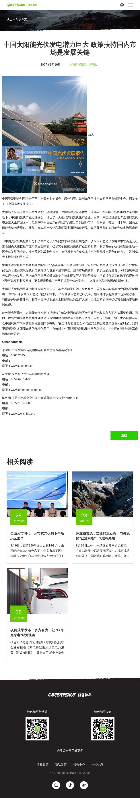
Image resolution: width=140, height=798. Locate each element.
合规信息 (97, 764)
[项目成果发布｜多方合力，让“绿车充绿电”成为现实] (37, 590)
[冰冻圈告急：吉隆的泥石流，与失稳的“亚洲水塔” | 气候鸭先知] (102, 494)
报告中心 (79, 764)
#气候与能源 (77, 64)
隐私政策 (61, 764)
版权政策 (42, 764)
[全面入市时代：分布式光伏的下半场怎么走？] (37, 494)
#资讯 (93, 64)
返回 (124, 435)
